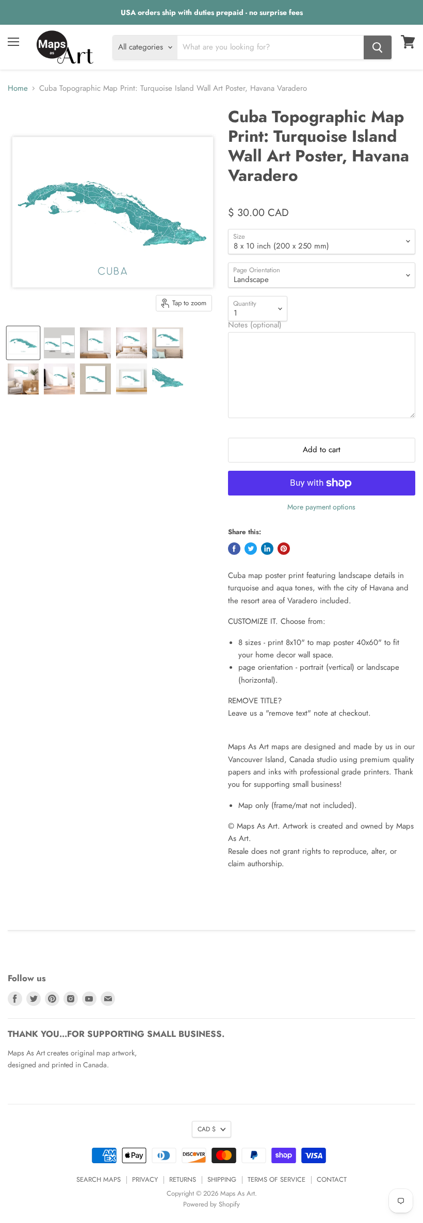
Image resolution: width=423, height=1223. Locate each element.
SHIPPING (221, 1179)
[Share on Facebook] (234, 548)
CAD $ (207, 1129)
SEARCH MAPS (98, 1179)
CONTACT (332, 1179)
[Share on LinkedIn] (267, 548)
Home (18, 88)
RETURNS (182, 1179)
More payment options (321, 507)
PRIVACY (145, 1179)
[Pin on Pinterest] (284, 548)
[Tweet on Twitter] (251, 548)
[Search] (378, 47)
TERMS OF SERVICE (276, 1179)
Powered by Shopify (211, 1204)
